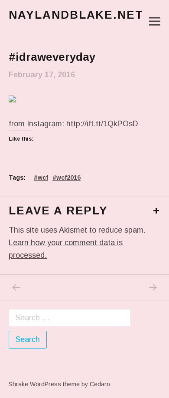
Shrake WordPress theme (44, 384)
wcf (43, 177)
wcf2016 (68, 177)
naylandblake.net (76, 14)
